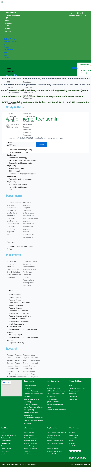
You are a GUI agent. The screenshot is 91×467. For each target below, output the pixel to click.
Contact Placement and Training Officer (20, 247)
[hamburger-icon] (74, 68)
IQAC (7, 18)
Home (9, 69)
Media (7, 28)
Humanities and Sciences (18, 187)
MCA (11, 190)
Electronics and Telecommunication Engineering (21, 175)
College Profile (10, 12)
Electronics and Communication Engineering (20, 164)
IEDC (7, 26)
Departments (11, 145)
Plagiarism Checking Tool (18, 343)
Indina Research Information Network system (22, 330)
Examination (10, 23)
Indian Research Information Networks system (22, 338)
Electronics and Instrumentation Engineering (20, 180)
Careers (8, 31)
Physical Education (12, 15)
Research (10, 290)
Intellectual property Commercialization (15, 325)
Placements (11, 242)
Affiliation (10, 143)
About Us (10, 71)
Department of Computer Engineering (17, 153)
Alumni (7, 20)
